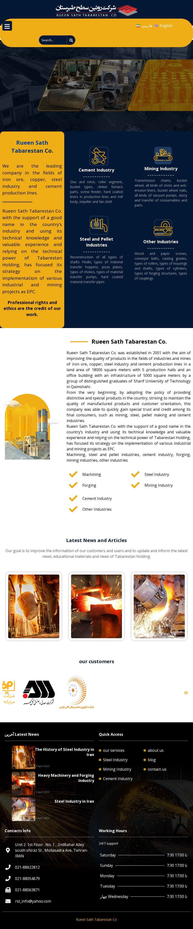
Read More (18, 577)
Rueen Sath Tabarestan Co (96, 919)
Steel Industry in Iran (74, 801)
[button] (7, 693)
